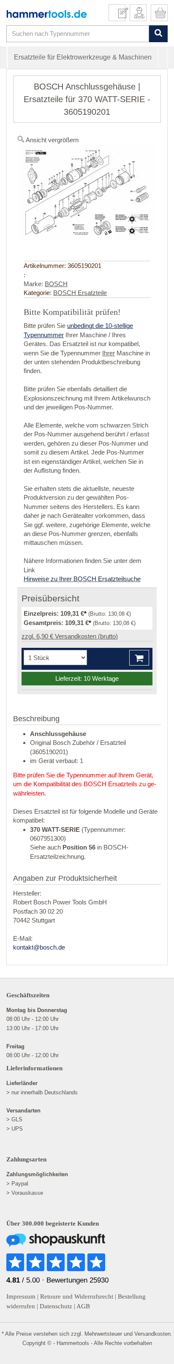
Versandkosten (152, 1334)
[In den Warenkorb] (139, 658)
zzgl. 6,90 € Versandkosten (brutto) (70, 636)
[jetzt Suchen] (158, 33)
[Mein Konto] (138, 13)
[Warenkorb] (159, 13)
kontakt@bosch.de (39, 947)
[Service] (120, 13)
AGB (83, 1306)
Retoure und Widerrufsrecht (76, 1296)
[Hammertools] (46, 14)
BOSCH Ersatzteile (80, 292)
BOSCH (56, 283)
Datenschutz (56, 1306)
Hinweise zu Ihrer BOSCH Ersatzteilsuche (82, 578)
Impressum (20, 1296)
